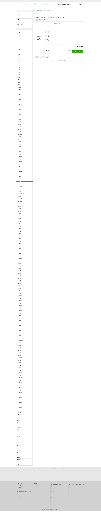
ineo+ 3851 (20, 342)
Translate (25, 15)
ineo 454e (19, 174)
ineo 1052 (19, 91)
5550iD (19, 79)
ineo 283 (19, 124)
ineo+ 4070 (20, 352)
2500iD (19, 57)
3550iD (19, 72)
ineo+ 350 (19, 317)
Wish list (82, 0)
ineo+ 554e (20, 377)
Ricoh (18, 450)
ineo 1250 (19, 96)
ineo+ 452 (19, 360)
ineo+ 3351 (20, 312)
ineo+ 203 (19, 263)
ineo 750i (19, 235)
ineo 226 (19, 114)
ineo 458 (19, 176)
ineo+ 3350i (20, 310)
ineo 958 (19, 248)
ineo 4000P (20, 156)
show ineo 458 (21, 178)
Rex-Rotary (19, 448)
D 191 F (19, 87)
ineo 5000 (19, 208)
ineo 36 (19, 139)
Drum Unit (20, 181)
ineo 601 (19, 221)
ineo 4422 (19, 173)
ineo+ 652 (19, 394)
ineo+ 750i (20, 404)
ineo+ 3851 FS (20, 343)
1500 (19, 35)
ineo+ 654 (19, 395)
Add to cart (77, 51)
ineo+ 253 (19, 280)
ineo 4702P (20, 201)
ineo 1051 (19, 89)
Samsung (19, 452)
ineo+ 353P (20, 323)
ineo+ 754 (19, 405)
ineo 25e (19, 121)
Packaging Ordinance (20, 497)
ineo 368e (19, 154)
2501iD (19, 59)
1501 (19, 37)
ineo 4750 (19, 203)
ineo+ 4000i (20, 347)
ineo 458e (19, 196)
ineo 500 (19, 206)
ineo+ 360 (19, 327)
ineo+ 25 (19, 273)
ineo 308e (19, 131)
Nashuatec (19, 438)
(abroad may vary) (47, 52)
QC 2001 (19, 412)
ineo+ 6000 (20, 380)
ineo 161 (19, 97)
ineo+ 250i (20, 276)
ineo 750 (19, 233)
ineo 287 (19, 127)
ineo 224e (19, 112)
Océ (18, 441)
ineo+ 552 (19, 374)
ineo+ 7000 (20, 402)
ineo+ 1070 (20, 251)
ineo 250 (19, 119)
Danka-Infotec (19, 24)
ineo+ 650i (20, 392)
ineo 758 (19, 241)
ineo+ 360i (20, 328)
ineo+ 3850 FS (20, 338)
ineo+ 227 (19, 271)
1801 (19, 44)
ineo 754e (19, 240)
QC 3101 (19, 415)
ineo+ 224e (20, 270)
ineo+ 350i (20, 318)
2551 (19, 64)
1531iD (19, 40)
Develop (18, 28)
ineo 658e (19, 231)
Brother (18, 19)
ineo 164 (19, 101)
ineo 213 (19, 106)
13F (18, 34)
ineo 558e (19, 218)
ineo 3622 (19, 146)
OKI (17, 443)
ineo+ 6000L (20, 382)
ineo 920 (19, 245)
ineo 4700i (20, 198)
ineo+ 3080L (20, 298)
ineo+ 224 (19, 268)
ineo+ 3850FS (20, 340)
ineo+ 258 (19, 283)
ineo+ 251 (19, 278)
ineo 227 (19, 116)
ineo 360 (19, 141)
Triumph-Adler (19, 459)
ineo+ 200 (19, 261)
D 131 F (19, 86)
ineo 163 (19, 99)
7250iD (19, 82)
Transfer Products (22, 193)
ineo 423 (19, 169)
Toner (20, 191)
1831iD (19, 47)
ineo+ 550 (19, 367)
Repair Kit (20, 186)
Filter (20, 183)
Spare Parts (21, 188)
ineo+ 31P (19, 303)
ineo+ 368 (19, 335)
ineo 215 (19, 107)
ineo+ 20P (19, 265)
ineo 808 (19, 243)
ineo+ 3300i (20, 305)
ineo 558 (19, 216)
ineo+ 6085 (20, 384)
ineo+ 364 (19, 330)
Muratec (18, 436)
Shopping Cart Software (46, 509)
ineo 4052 (19, 163)
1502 (19, 39)
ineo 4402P (20, 171)
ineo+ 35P (19, 325)
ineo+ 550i (20, 372)
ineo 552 (19, 213)
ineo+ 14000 (20, 258)
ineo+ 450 (19, 355)
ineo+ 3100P (20, 300)
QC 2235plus (20, 414)
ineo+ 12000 (20, 256)
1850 (19, 49)
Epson (18, 417)
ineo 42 (19, 164)
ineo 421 (19, 168)
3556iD (19, 74)
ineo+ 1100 (20, 255)
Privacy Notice (19, 501)
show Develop (20, 30)
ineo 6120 (19, 223)
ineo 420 (19, 166)
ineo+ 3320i (20, 307)
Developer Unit (21, 179)
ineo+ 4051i (20, 350)
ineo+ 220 (19, 266)
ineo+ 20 (19, 260)
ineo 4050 (19, 159)
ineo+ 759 (19, 409)
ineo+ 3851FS (20, 345)
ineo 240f (19, 117)
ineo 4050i (20, 161)
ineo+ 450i (20, 357)
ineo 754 (19, 238)
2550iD (19, 62)
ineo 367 (19, 151)
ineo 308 (19, 129)
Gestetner (19, 420)
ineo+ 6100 (20, 385)
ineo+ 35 (19, 315)
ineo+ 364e (20, 332)
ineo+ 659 (19, 400)
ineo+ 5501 (20, 370)
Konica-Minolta (19, 427)
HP (17, 422)
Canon (18, 21)
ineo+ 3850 (20, 337)
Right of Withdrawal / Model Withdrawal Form (24, 492)
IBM (18, 424)
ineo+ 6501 (20, 390)
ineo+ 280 (19, 285)
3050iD (19, 67)
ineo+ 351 (19, 320)
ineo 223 (19, 111)
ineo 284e (19, 126)
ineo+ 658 (19, 399)
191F (19, 50)
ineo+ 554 (19, 375)
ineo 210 (19, 104)
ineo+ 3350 (20, 308)
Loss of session (20, 485)
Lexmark (18, 434)
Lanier (18, 431)
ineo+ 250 (19, 275)
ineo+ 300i (20, 293)
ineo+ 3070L (20, 295)
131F (19, 32)
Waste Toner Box (22, 194)
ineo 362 (19, 144)
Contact (18, 489)
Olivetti (18, 445)
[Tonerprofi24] (25, 4)
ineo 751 (19, 236)
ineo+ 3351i (20, 313)
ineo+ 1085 (20, 253)
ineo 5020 (19, 211)
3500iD (19, 69)
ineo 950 (19, 246)
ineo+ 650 (19, 387)
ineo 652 (19, 226)
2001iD (19, 52)
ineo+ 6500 (20, 389)
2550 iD (19, 60)
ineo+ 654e (20, 397)
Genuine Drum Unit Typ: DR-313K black (52, 23)
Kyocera (18, 429)
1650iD (19, 42)
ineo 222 (19, 109)
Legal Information (20, 487)
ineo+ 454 (19, 362)
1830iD (19, 45)
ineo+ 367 (19, 333)
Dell (18, 26)
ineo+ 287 (19, 290)
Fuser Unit (20, 184)
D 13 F (19, 84)
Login (78, 0)
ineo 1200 (19, 94)
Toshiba (18, 457)
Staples (20, 189)
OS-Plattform (19, 495)
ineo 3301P (20, 134)
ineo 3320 (19, 136)
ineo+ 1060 (20, 250)
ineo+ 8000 (20, 410)
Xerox (18, 464)
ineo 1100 (19, 92)
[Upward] (98, 515)
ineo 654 (19, 228)
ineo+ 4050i (20, 348)
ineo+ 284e (20, 288)
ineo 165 (19, 102)
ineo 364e (19, 149)
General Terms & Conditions (22, 499)
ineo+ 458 (19, 365)
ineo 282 (19, 122)
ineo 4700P (20, 199)
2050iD (19, 54)
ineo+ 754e (20, 407)
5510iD (19, 77)
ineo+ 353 (19, 322)
